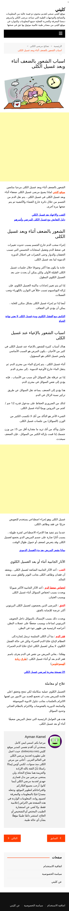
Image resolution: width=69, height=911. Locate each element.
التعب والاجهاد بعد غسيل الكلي (48, 214)
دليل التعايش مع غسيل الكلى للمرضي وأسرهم (39, 219)
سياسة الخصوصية (52, 873)
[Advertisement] (34, 146)
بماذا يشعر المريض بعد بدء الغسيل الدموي (42, 550)
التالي (14, 838)
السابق (54, 838)
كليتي (60, 9)
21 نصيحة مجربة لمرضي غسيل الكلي (44, 672)
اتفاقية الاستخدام (52, 866)
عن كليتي (56, 881)
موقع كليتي (59, 192)
